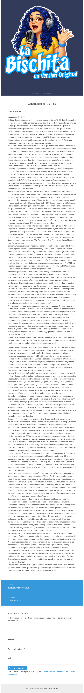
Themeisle (55, 688)
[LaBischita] (42, 45)
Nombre (11, 640)
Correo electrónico (16, 649)
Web (9, 658)
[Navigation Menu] (81, 93)
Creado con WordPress (32, 688)
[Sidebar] (3, 93)
